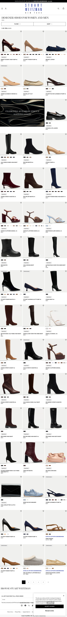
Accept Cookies (49, 606)
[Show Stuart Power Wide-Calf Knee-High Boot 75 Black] (2, 465)
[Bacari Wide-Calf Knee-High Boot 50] (11, 315)
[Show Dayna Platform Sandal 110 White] (8, 225)
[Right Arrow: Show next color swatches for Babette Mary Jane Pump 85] (21, 54)
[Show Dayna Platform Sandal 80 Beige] (39, 225)
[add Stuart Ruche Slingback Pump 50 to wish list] (66, 66)
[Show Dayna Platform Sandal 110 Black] (5, 225)
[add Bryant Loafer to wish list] (66, 31)
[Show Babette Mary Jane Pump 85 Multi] (11, 54)
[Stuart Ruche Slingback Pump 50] (56, 76)
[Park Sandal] (56, 521)
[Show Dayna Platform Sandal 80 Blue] (36, 225)
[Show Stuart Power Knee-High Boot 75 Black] (56, 191)
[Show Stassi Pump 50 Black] (50, 157)
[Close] (63, 595)
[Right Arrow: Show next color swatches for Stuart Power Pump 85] (43, 54)
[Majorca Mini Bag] (56, 452)
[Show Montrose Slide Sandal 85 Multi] (47, 225)
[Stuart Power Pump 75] (33, 521)
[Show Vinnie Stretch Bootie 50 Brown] (14, 191)
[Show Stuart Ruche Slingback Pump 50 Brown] (47, 88)
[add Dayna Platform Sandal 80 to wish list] (43, 203)
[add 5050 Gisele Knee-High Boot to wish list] (21, 134)
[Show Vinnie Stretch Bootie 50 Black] (8, 191)
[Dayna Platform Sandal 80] (33, 213)
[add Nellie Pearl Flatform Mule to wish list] (43, 545)
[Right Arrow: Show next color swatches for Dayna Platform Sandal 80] (43, 226)
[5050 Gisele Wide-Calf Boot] (33, 384)
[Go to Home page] (33, 8)
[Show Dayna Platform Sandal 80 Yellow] (30, 225)
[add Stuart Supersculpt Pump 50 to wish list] (43, 271)
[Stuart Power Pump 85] (33, 41)
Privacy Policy (18, 612)
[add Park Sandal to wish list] (66, 511)
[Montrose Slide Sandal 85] (56, 213)
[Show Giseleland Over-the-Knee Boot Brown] (24, 328)
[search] (58, 8)
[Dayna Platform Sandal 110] (11, 213)
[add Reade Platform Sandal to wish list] (66, 340)
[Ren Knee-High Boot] (11, 418)
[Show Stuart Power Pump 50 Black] (5, 568)
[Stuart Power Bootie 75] (11, 281)
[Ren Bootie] (11, 247)
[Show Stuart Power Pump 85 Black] (30, 54)
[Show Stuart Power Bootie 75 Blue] (14, 294)
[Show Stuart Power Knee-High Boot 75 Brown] (50, 191)
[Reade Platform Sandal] (56, 350)
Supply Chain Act (26, 612)
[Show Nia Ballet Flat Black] (27, 88)
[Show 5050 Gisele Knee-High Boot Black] (2, 157)
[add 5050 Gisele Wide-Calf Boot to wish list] (43, 374)
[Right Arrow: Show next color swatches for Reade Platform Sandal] (66, 363)
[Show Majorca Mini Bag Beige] (47, 465)
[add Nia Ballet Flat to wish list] (43, 66)
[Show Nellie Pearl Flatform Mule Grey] (24, 568)
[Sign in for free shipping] (5, 8)
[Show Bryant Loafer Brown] (50, 54)
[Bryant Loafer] (56, 41)
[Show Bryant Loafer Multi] (56, 54)
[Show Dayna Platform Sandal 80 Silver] (33, 225)
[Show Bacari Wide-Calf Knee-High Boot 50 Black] (5, 328)
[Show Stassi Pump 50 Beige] (47, 157)
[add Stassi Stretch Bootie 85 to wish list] (21, 374)
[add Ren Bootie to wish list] (21, 237)
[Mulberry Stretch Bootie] (56, 384)
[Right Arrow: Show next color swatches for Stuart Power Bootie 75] (21, 294)
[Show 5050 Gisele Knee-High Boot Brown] (5, 157)
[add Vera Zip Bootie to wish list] (43, 442)
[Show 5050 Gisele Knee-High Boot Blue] (14, 157)
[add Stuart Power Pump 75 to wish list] (43, 511)
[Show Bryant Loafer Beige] (64, 54)
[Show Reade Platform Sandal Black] (56, 362)
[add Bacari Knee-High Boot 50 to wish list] (43, 408)
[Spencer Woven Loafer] (56, 555)
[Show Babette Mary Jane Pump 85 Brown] (5, 54)
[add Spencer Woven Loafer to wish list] (66, 545)
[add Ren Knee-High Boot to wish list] (21, 408)
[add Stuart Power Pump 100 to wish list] (21, 511)
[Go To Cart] (63, 9)
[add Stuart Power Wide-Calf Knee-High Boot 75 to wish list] (21, 442)
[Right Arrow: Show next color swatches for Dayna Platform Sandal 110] (21, 226)
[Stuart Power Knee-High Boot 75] (56, 178)
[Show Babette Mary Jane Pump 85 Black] (8, 54)
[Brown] (2, 431)
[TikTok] (32, 605)
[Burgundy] (24, 465)
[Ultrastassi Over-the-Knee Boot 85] (56, 247)
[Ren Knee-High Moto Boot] (56, 418)
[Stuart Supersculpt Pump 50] (33, 281)
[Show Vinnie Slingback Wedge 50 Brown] (5, 88)
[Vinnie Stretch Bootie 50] (11, 178)
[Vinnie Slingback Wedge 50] (11, 76)
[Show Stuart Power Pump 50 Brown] (2, 568)
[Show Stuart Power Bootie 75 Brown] (8, 294)
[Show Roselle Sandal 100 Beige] (50, 328)
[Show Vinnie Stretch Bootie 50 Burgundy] (2, 191)
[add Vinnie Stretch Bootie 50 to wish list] (21, 168)
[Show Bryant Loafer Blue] (47, 54)
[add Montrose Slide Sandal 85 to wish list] (66, 203)
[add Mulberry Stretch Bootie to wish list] (66, 374)
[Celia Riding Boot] (33, 247)
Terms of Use (10, 612)
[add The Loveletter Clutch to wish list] (21, 477)
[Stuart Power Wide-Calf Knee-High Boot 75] (11, 452)
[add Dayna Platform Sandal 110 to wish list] (21, 203)
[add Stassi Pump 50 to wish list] (66, 134)
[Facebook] (25, 605)
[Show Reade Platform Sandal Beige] (53, 362)
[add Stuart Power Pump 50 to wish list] (21, 545)
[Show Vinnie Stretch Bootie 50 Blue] (5, 191)
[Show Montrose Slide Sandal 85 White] (50, 225)
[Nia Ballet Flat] (33, 76)
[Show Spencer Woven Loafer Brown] (53, 568)
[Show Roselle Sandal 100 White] (47, 328)
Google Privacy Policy (24, 602)
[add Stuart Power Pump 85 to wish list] (43, 31)
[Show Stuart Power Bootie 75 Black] (2, 294)
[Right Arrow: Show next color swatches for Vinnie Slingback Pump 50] (66, 500)
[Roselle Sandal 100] (56, 315)
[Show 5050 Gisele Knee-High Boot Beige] (8, 157)
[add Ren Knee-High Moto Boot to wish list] (66, 408)
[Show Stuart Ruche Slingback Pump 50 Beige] (50, 88)
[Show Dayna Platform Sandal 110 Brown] (2, 225)
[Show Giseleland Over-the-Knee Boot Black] (30, 328)
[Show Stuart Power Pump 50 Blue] (8, 568)
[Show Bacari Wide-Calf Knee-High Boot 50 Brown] (2, 328)
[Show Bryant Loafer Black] (53, 54)
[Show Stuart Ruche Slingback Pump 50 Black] (53, 88)
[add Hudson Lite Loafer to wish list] (66, 100)
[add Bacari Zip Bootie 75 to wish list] (43, 168)
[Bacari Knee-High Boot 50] (33, 418)
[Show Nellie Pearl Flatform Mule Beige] (27, 568)
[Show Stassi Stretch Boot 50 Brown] (2, 362)
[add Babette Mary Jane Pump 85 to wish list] (21, 31)
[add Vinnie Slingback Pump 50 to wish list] (66, 477)
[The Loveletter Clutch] (11, 487)
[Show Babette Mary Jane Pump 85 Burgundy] (2, 54)
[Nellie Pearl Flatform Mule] (33, 555)
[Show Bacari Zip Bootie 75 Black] (27, 191)
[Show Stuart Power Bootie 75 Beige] (5, 294)
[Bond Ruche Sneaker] (33, 487)
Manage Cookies (49, 610)
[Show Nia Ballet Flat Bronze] (24, 88)
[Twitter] (29, 605)
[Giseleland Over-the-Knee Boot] (33, 315)
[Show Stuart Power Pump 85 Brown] (24, 54)
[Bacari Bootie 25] (33, 144)
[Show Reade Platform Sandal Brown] (47, 362)
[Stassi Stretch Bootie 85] (11, 384)
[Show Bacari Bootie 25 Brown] (27, 157)
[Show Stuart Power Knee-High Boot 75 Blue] (47, 191)
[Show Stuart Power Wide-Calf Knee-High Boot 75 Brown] (5, 465)
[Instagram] (21, 605)
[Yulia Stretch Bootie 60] (33, 350)
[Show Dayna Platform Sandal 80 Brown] (24, 225)
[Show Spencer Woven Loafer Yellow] (47, 568)
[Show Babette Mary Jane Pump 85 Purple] (14, 54)
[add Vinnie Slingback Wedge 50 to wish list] (21, 66)
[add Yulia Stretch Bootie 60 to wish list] (43, 340)
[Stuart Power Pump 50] (11, 555)
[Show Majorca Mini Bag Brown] (50, 465)
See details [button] (50, 1)
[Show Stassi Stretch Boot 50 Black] (5, 362)
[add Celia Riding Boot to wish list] (43, 237)
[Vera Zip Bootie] (33, 452)
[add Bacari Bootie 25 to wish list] (43, 134)
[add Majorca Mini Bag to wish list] (66, 442)
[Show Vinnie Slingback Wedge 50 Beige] (2, 88)
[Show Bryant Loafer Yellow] (62, 54)
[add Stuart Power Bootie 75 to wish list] (21, 271)
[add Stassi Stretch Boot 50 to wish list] (21, 340)
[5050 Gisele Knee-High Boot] (11, 144)
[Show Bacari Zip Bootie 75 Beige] (30, 191)
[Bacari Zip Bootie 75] (33, 178)
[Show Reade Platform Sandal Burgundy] (50, 362)
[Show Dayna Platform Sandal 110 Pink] (14, 225)
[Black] (47, 294)
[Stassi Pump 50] (56, 144)
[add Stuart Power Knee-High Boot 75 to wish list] (66, 168)
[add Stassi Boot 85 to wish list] (66, 271)
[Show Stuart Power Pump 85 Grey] (33, 54)
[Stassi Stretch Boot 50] (11, 350)
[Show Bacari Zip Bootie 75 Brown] (24, 191)
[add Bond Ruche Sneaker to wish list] (43, 477)
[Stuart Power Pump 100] (11, 521)
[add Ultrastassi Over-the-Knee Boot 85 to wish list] (66, 237)
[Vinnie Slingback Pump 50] (56, 487)
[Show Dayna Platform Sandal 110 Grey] (17, 225)
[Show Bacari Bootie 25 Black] (24, 157)
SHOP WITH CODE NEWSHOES (40, 1)
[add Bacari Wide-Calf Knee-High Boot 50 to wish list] (21, 305)
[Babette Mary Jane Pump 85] (11, 41)
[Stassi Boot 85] (56, 281)
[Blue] (24, 294)
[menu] (2, 8)
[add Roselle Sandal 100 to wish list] (66, 305)
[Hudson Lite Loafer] (56, 110)
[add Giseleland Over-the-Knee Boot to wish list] (43, 305)
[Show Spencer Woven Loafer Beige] (50, 568)
